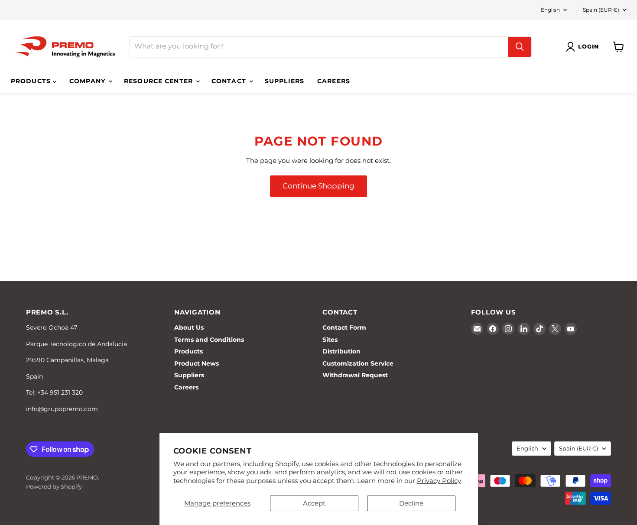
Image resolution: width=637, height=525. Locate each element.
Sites (330, 340)
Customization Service (357, 363)
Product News (196, 363)
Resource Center (159, 81)
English (550, 9)
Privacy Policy (439, 480)
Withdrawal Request (355, 375)
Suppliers (284, 81)
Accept (314, 503)
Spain (601, 9)
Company (88, 81)
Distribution (341, 351)
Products (32, 81)
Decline (411, 503)
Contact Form (344, 327)
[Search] (519, 47)
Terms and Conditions (209, 340)
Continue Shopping (318, 185)
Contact (229, 81)
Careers (333, 81)
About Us (189, 327)
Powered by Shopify (54, 486)
